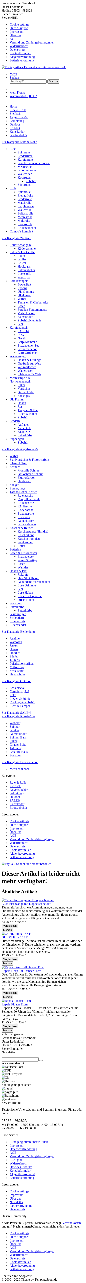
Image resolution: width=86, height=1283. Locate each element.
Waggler (23, 567)
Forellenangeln (19, 281)
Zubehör (31, 181)
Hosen (14, 649)
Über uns (15, 35)
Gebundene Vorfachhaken (34, 581)
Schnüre (15, 467)
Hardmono (24, 481)
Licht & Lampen (20, 706)
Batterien (15, 549)
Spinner (14, 726)
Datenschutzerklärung (23, 1149)
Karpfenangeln (19, 327)
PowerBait (24, 284)
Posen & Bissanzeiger (23, 553)
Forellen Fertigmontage (32, 309)
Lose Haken (25, 592)
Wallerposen (25, 370)
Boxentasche (26, 513)
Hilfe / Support (19, 28)
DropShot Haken (28, 578)
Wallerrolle (24, 210)
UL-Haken (24, 295)
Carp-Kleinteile (27, 342)
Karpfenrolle (26, 206)
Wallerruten (25, 174)
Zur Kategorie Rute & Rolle (19, 142)
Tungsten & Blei (28, 410)
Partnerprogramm (21, 1205)
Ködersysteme (27, 248)
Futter (21, 255)
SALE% (15, 800)
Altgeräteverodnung (22, 56)
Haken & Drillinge (29, 360)
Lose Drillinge (27, 585)
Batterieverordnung (22, 60)
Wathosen (16, 642)
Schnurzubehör (27, 349)
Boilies (22, 259)
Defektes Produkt (21, 1167)
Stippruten (24, 184)
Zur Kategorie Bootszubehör (20, 762)
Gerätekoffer (26, 520)
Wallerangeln (18, 356)
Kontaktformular (20, 53)
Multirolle (24, 220)
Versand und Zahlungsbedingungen (32, 42)
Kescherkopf (26, 535)
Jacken (14, 645)
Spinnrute (24, 152)
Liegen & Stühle (20, 698)
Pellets (22, 263)
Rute (13, 148)
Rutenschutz (17, 621)
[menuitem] (47, 24)
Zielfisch (15, 786)
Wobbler (15, 723)
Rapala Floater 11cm (15, 1004)
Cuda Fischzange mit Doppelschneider (26, 903)
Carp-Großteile (27, 352)
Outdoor (15, 797)
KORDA (23, 331)
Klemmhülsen (18, 463)
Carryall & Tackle (29, 499)
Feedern (15, 421)
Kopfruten (24, 177)
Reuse (21, 546)
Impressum (16, 31)
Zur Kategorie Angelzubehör (20, 449)
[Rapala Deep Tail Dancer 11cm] (23, 967)
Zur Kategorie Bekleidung (18, 631)
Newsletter (16, 1202)
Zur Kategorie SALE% (16, 712)
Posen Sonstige (27, 560)
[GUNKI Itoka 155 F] (16, 933)
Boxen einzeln (27, 524)
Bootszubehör (18, 807)
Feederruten (25, 156)
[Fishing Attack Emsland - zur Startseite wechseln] (34, 67)
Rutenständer (18, 625)
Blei (20, 324)
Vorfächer (24, 388)
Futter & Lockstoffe (22, 252)
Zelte (13, 695)
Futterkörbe (25, 435)
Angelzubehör (19, 789)
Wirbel (22, 298)
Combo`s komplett (21, 231)
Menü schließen (20, 769)
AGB (13, 39)
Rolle (13, 188)
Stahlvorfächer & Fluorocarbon (29, 459)
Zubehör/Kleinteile (29, 320)
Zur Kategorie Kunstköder (18, 716)
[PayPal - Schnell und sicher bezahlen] (26, 864)
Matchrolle (24, 202)
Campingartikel (19, 691)
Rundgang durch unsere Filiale (29, 1142)
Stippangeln (17, 439)
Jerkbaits (15, 748)
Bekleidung (17, 793)
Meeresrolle (25, 217)
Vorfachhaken (26, 313)
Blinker (14, 730)
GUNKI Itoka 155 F (15, 937)
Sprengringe (17, 488)
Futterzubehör (26, 270)
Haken (22, 403)
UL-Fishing (17, 399)
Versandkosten (71, 1223)
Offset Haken (26, 599)
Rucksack (24, 517)
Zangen (14, 484)
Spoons (22, 288)
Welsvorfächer (27, 367)
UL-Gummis (26, 291)
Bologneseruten (27, 170)
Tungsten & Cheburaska (33, 302)
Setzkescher (25, 542)
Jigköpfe (23, 574)
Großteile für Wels (29, 363)
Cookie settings (19, 24)
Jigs (20, 406)
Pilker (21, 385)
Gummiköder (26, 392)
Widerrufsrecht (19, 46)
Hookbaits (24, 266)
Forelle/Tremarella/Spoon (34, 163)
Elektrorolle (25, 224)
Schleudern (17, 617)
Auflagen (23, 424)
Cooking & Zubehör (22, 702)
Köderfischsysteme (30, 596)
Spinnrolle (24, 192)
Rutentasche (25, 495)
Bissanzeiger (26, 556)
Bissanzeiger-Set (28, 345)
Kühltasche (25, 506)
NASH (22, 338)
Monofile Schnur (28, 470)
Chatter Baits (18, 744)
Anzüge (15, 638)
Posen (21, 306)
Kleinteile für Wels (29, 374)
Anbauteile (24, 428)
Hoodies (15, 652)
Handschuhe (17, 674)
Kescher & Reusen (21, 528)
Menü (13, 74)
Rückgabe (16, 1159)
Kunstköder (25, 316)
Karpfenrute (25, 159)
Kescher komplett (29, 538)
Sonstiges (24, 395)
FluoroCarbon (26, 477)
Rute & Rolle (18, 782)
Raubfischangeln (20, 245)
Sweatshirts (17, 670)
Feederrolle (25, 199)
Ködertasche (25, 510)
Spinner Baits (18, 737)
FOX (21, 334)
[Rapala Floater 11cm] (16, 1000)
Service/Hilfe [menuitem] (28, 39)
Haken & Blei (18, 571)
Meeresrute (25, 166)
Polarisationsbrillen (22, 663)
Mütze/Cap (17, 667)
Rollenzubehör (27, 227)
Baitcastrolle (25, 213)
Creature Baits (19, 751)
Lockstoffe (24, 273)
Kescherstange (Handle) (33, 531)
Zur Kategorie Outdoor (16, 681)
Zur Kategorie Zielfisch (16, 238)
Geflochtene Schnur (30, 474)
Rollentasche (26, 502)
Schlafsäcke (17, 688)
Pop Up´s (24, 277)
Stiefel (14, 656)
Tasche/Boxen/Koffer (23, 492)
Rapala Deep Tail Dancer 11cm (21, 971)
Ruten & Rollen (28, 413)
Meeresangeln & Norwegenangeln (20, 379)
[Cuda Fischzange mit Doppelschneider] (28, 900)
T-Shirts (15, 660)
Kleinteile (24, 431)
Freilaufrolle (25, 195)
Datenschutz (17, 49)
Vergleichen (10, 925)
